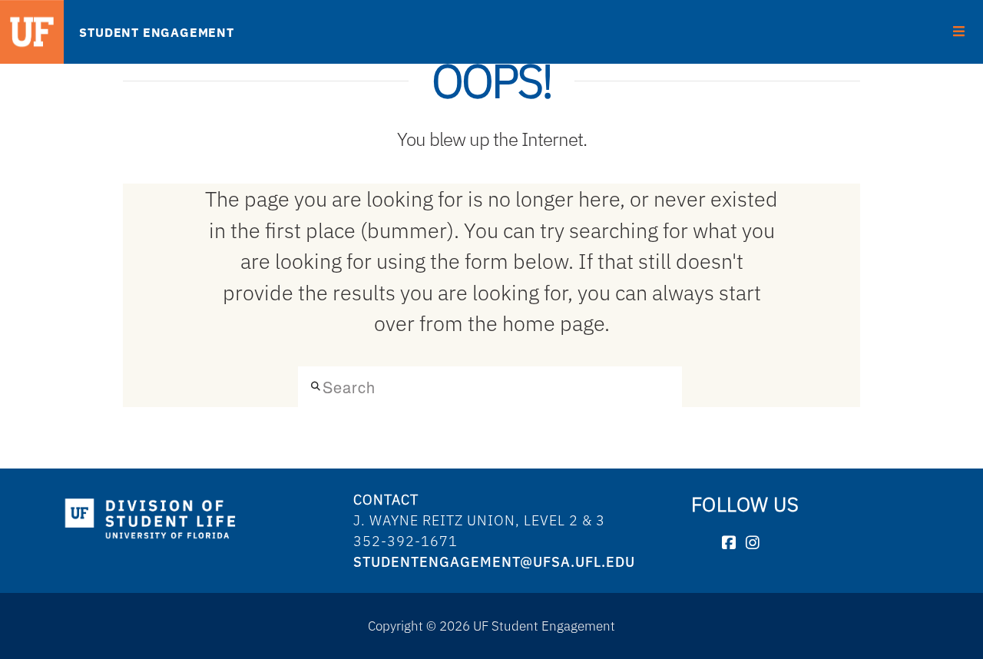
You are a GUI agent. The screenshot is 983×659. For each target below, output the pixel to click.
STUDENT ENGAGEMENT (156, 32)
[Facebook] (729, 543)
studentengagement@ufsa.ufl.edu (494, 562)
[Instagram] (753, 543)
